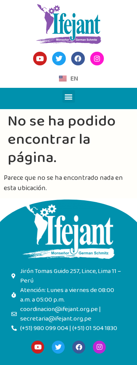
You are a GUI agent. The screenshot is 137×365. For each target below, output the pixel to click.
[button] (68, 96)
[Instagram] (99, 347)
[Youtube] (37, 347)
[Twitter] (58, 347)
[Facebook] (78, 347)
